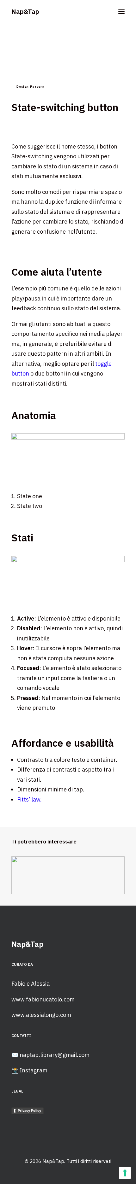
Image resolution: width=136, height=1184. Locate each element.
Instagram (33, 1070)
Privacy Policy (29, 1110)
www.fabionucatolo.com (43, 999)
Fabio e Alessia (30, 983)
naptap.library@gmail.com (55, 1055)
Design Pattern (30, 86)
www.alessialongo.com (41, 1014)
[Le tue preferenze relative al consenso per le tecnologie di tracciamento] (125, 1173)
